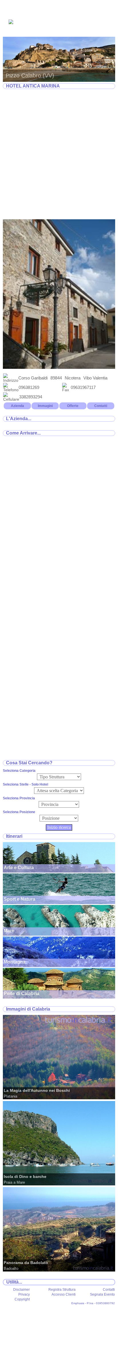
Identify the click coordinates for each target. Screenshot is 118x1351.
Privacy (24, 1294)
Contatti (100, 406)
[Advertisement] (59, 154)
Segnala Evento (102, 1294)
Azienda (17, 406)
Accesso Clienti (64, 1294)
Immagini (45, 406)
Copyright (22, 1299)
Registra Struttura (62, 1290)
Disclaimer (21, 1290)
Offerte (72, 406)
